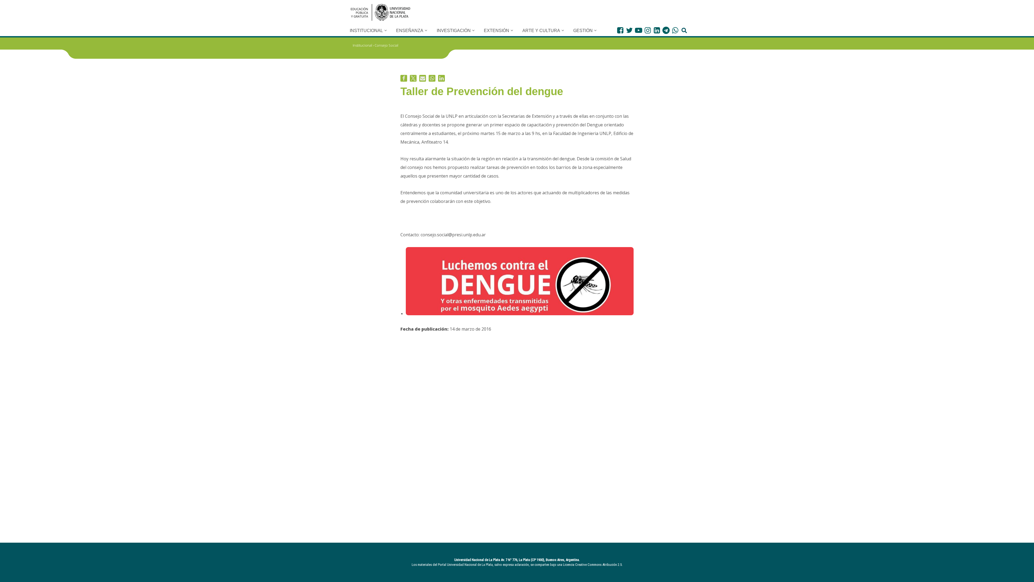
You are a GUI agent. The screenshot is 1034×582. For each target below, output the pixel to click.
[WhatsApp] (675, 30)
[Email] (422, 78)
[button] (385, 30)
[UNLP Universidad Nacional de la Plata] (380, 12)
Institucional (362, 45)
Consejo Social (386, 45)
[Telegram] (666, 30)
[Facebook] (620, 30)
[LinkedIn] (657, 30)
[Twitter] (629, 30)
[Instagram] (647, 30)
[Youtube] (638, 30)
